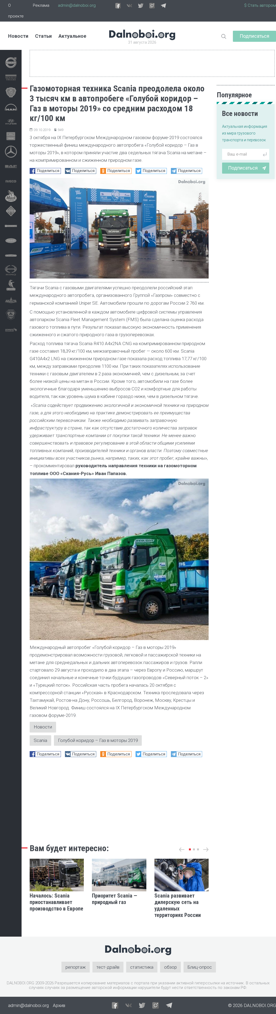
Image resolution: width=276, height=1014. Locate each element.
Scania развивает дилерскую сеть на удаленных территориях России (177, 905)
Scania (40, 740)
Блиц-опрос (200, 967)
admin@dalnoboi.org (77, 5)
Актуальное (72, 36)
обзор (170, 967)
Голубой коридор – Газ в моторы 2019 (98, 740)
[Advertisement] (119, 799)
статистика (141, 967)
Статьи (43, 36)
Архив (59, 1005)
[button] (190, 849)
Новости (18, 36)
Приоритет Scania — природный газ (114, 898)
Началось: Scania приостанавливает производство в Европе (56, 902)
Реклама (41, 5)
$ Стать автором (260, 5)
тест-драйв (107, 967)
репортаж (75, 967)
